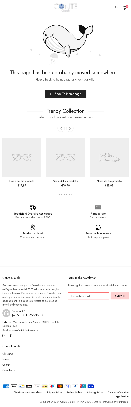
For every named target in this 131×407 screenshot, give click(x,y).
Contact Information (118, 392)
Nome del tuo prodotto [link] (21, 181)
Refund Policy (74, 392)
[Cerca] (117, 7)
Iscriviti (120, 296)
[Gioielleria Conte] (65, 7)
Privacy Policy (54, 392)
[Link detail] (3, 335)
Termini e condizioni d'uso (28, 392)
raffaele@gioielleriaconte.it (20, 330)
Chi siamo (7, 354)
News (5, 359)
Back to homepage (68, 94)
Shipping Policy (94, 392)
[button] (69, 128)
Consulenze (8, 370)
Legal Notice (122, 396)
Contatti (6, 365)
